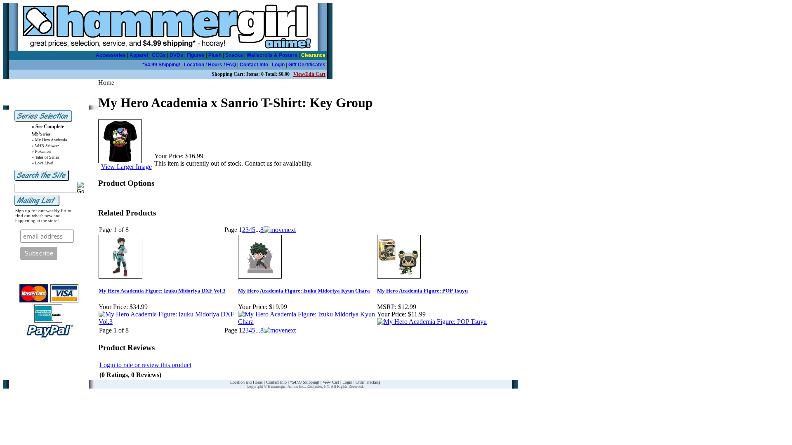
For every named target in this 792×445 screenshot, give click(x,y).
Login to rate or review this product (145, 364)
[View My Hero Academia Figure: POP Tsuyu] (432, 321)
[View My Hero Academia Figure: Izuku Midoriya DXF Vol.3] (168, 321)
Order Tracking (368, 382)
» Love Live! (42, 163)
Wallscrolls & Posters (272, 55)
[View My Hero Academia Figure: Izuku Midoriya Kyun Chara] (307, 321)
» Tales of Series (45, 157)
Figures (196, 55)
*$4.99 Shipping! (161, 65)
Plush (215, 55)
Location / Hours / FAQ (210, 65)
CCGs (159, 55)
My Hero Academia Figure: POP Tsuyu (422, 291)
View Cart (331, 382)
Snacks (234, 55)
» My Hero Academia (49, 140)
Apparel (139, 55)
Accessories (111, 55)
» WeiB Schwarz (45, 145)
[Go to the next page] (280, 229)
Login (278, 65)
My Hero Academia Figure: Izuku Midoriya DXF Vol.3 (162, 291)
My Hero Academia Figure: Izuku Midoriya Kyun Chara (304, 291)
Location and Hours (246, 382)
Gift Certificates (306, 65)
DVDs (176, 55)
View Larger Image (126, 166)
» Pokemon (41, 151)
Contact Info (254, 65)
